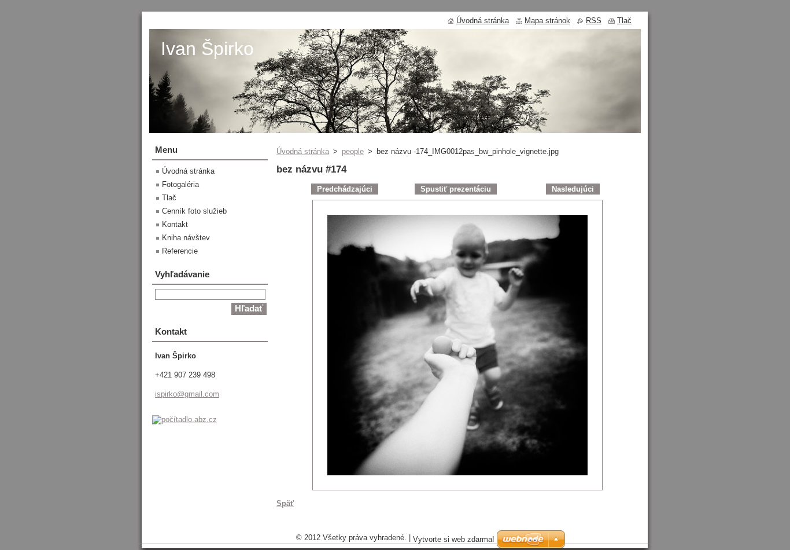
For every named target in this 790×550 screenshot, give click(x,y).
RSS (593, 20)
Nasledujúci (573, 189)
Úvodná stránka (302, 151)
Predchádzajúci (344, 189)
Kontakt (175, 224)
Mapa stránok (547, 20)
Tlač (169, 197)
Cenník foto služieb (194, 211)
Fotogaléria (180, 184)
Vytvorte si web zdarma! (453, 539)
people (353, 151)
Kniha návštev (186, 237)
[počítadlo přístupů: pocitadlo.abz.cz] (184, 419)
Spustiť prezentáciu (455, 189)
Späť (285, 503)
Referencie (180, 251)
